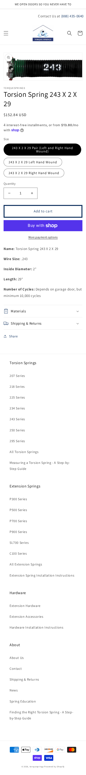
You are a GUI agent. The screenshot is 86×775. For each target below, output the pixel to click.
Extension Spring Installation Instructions (42, 575)
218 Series (17, 386)
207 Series (17, 376)
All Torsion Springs (24, 452)
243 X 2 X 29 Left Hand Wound (33, 162)
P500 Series (18, 510)
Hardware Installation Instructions (36, 627)
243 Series (17, 419)
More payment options (43, 237)
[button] (6, 33)
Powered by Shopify (54, 766)
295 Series (17, 441)
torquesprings (37, 766)
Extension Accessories (26, 616)
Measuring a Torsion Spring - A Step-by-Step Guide (40, 465)
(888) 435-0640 (72, 16)
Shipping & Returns (24, 679)
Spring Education (23, 701)
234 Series (17, 408)
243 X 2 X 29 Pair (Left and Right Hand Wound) (42, 149)
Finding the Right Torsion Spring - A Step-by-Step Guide (41, 715)
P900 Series (18, 532)
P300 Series (18, 499)
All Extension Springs (26, 564)
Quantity (10, 184)
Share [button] (13, 336)
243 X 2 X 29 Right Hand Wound (34, 173)
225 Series (17, 397)
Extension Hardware (25, 606)
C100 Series (18, 553)
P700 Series (18, 521)
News (14, 690)
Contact (16, 668)
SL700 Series (19, 542)
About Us (17, 658)
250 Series (17, 430)
